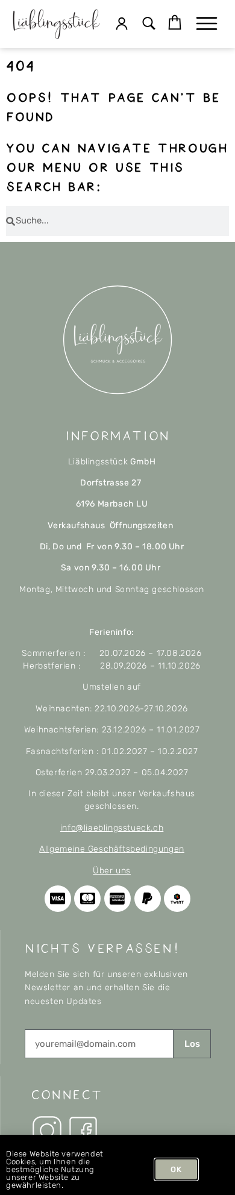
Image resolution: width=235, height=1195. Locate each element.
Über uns (112, 871)
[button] (149, 24)
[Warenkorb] (175, 23)
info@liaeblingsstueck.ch (111, 828)
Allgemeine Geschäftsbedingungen (111, 849)
